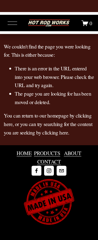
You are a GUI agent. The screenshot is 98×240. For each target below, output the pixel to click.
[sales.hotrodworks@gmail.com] (61, 171)
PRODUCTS (47, 153)
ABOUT (72, 153)
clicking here (55, 132)
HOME (24, 153)
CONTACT (49, 161)
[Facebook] (36, 171)
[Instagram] (49, 171)
